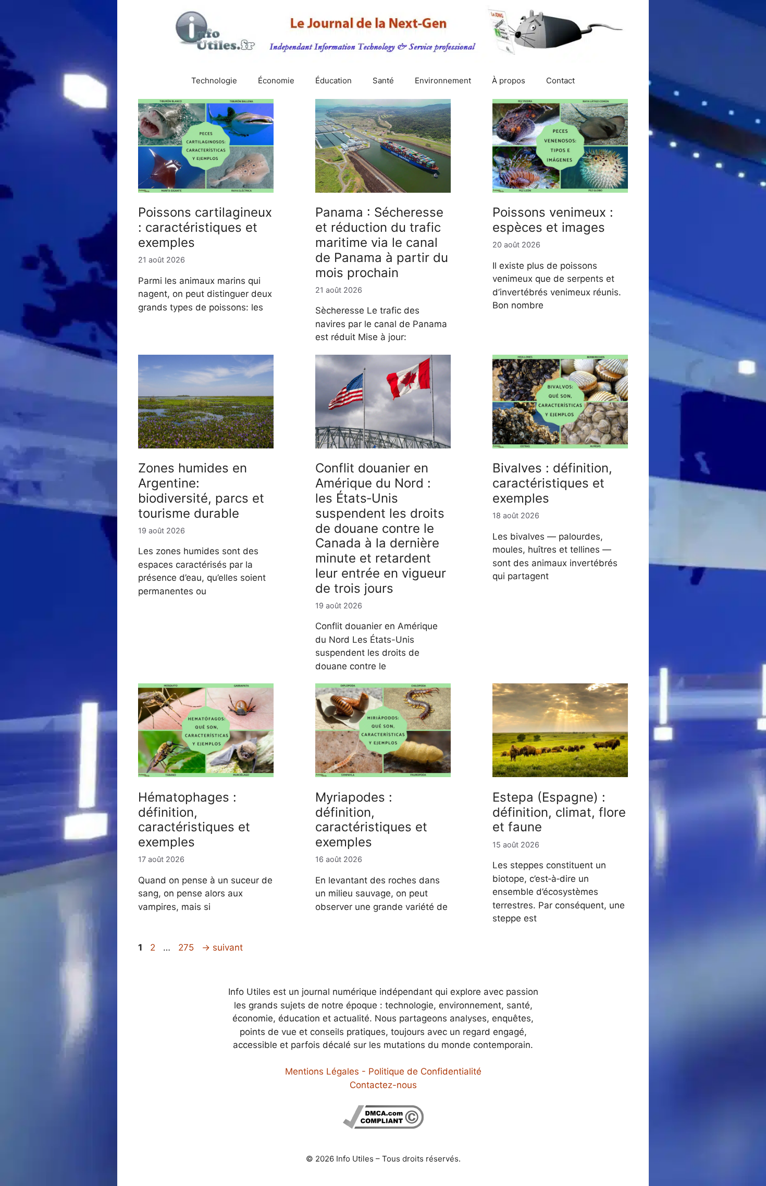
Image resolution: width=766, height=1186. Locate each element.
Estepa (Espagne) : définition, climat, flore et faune (559, 812)
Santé (383, 80)
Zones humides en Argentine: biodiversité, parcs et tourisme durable (201, 490)
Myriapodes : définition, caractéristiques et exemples (371, 820)
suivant (222, 947)
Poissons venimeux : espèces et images (552, 220)
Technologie (214, 80)
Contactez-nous (383, 1085)
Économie (276, 80)
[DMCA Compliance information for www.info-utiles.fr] (383, 1125)
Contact (560, 80)
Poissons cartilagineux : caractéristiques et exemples (205, 227)
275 (187, 947)
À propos (508, 80)
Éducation (333, 80)
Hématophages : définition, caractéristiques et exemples (194, 820)
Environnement (443, 80)
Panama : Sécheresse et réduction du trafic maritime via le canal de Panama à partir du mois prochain (381, 242)
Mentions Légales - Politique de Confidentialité (383, 1071)
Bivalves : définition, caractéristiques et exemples (552, 483)
